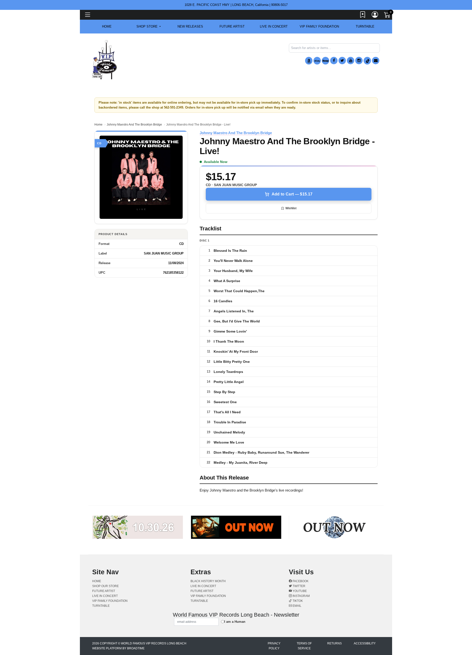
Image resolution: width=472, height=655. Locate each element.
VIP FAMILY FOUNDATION (319, 26)
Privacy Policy (274, 646)
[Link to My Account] (375, 15)
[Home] (104, 59)
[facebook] (334, 60)
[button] (149, 26)
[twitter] (342, 60)
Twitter (298, 586)
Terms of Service (304, 646)
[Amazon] (309, 60)
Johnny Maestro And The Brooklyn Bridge (134, 124)
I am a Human (234, 621)
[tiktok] (367, 60)
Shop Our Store (105, 586)
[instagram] (359, 60)
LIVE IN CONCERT (274, 26)
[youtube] (350, 60)
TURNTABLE (365, 26)
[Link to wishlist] (362, 15)
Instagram (301, 596)
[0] (387, 15)
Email (296, 605)
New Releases (190, 26)
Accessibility (365, 643)
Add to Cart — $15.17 (292, 194)
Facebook (300, 581)
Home (98, 124)
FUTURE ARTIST (232, 26)
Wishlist (290, 208)
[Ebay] (317, 60)
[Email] (375, 60)
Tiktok (297, 601)
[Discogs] (325, 60)
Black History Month (208, 581)
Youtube (299, 591)
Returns (334, 643)
